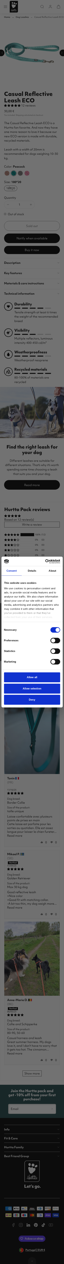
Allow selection (32, 688)
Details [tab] (32, 570)
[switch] (55, 640)
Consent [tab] (11, 570)
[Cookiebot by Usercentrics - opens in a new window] (45, 561)
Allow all (32, 677)
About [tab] (52, 570)
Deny (32, 699)
